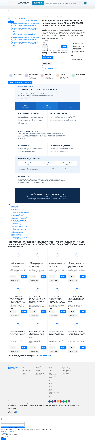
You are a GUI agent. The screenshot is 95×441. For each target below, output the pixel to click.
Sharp (49, 387)
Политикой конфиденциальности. (26, 407)
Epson (49, 373)
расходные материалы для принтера (20, 214)
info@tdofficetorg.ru (66, 371)
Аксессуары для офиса (53, 398)
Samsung (50, 386)
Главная (10, 16)
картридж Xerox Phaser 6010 (18, 229)
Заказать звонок (65, 373)
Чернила (50, 395)
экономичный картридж (17, 215)
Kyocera (50, 377)
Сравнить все (44, 355)
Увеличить (11, 21)
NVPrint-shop (14, 411)
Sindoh (50, 368)
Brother (50, 370)
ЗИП (49, 396)
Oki (49, 380)
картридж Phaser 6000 (17, 232)
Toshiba (50, 389)
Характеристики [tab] (19, 82)
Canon (49, 371)
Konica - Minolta (52, 376)
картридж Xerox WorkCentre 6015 (19, 237)
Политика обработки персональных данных (60, 7)
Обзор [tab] (11, 82)
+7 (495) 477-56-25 (66, 370)
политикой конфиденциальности (7, 432)
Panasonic (50, 382)
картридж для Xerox (16, 223)
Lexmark (50, 379)
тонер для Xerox (15, 228)
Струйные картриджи (53, 392)
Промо (49, 7)
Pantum (50, 383)
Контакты (45, 7)
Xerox (14, 16)
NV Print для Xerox (15, 221)
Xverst (17, 412)
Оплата (9, 7)
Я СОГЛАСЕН (12, 408)
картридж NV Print (15, 206)
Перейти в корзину (47, 57)
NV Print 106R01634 (16, 238)
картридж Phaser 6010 (16, 234)
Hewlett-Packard (52, 374)
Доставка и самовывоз (17, 7)
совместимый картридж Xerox (19, 226)
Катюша (50, 367)
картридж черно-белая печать (19, 218)
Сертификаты (39, 7)
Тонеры (50, 393)
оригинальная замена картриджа (19, 217)
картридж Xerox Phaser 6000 (18, 235)
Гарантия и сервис (26, 7)
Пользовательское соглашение (77, 7)
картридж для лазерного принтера (20, 210)
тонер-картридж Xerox (17, 224)
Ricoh (49, 384)
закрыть (4, 439)
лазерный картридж (16, 207)
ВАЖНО (33, 7)
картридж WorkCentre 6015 (18, 231)
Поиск (63, 11)
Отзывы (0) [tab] (28, 82)
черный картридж (15, 209)
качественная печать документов (19, 220)
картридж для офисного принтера (20, 212)
